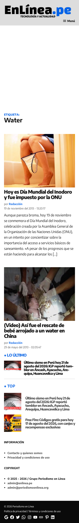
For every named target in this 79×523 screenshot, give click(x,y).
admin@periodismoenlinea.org (28, 487)
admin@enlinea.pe (19, 483)
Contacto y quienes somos (24, 453)
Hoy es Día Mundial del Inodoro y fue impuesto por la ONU (38, 194)
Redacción (15, 204)
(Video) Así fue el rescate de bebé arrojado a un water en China (34, 330)
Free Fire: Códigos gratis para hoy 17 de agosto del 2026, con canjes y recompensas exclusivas (50, 423)
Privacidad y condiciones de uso (28, 457)
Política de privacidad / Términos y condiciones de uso (32, 511)
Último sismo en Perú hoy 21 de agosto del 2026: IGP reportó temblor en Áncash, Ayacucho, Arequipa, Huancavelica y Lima (48, 368)
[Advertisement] (39, 66)
